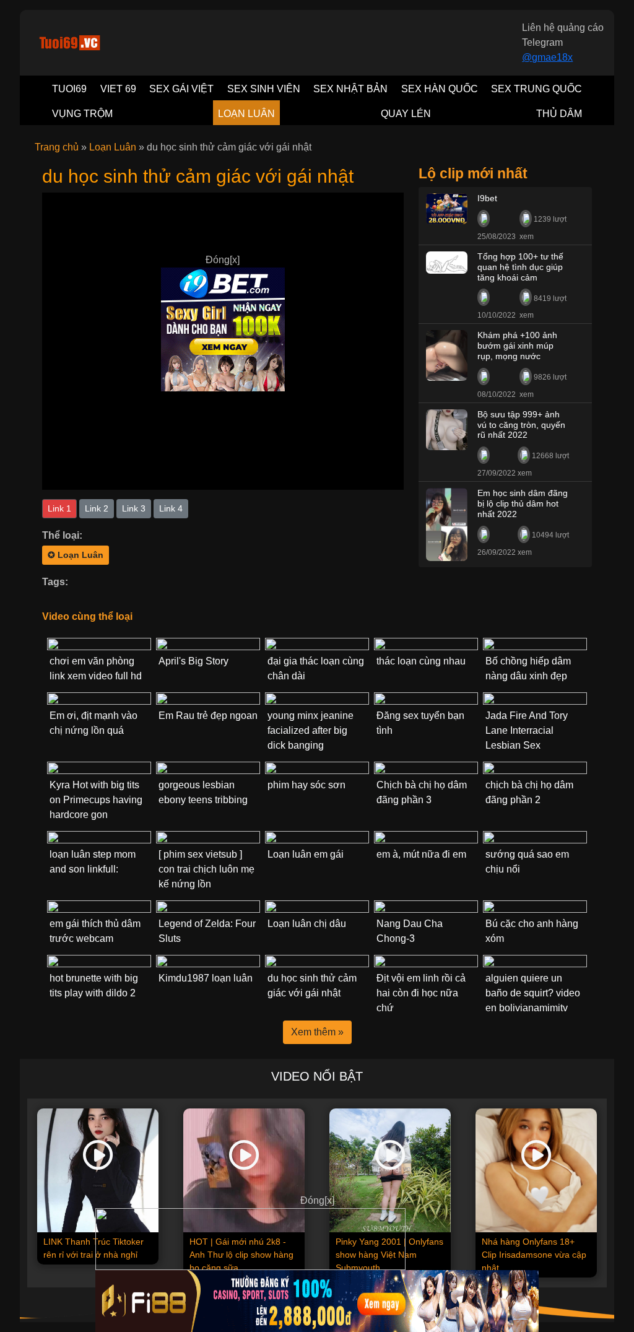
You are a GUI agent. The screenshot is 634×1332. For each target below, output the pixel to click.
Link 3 (133, 508)
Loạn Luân (112, 147)
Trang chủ (57, 147)
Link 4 (171, 508)
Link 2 (96, 508)
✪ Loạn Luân (75, 555)
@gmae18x (547, 57)
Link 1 (59, 508)
